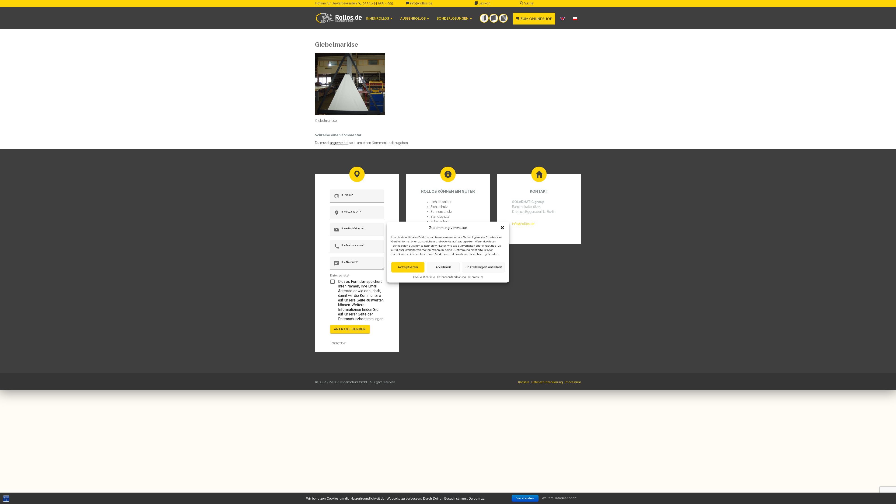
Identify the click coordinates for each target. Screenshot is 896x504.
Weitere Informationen (559, 498)
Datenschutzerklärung (451, 276)
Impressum (475, 276)
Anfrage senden (350, 329)
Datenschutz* (340, 275)
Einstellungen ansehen (483, 267)
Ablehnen (443, 267)
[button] (502, 227)
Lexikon (484, 3)
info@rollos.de (420, 3)
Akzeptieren (408, 267)
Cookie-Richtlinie (424, 276)
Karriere (523, 382)
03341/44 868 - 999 (377, 3)
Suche (528, 3)
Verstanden (525, 498)
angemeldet (339, 143)
